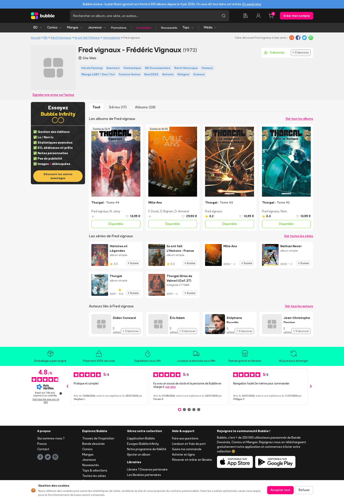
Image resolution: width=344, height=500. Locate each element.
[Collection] (246, 16)
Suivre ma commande (186, 449)
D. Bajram (166, 211)
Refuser (304, 490)
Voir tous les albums (299, 119)
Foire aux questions (185, 438)
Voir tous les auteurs (299, 306)
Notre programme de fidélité (146, 449)
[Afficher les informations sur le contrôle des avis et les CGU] (60, 393)
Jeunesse (95, 27)
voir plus (170, 386)
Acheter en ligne (183, 454)
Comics (52, 27)
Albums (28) (145, 107)
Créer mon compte (296, 16)
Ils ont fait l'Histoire (87, 37)
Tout (96, 107)
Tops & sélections (94, 470)
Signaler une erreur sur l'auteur (53, 95)
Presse (42, 444)
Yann (283, 211)
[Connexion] (258, 16)
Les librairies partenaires (144, 475)
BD (35, 27)
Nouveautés (169, 27)
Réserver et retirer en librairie (192, 460)
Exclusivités (143, 27)
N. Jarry (115, 211)
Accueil (35, 37)
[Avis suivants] (311, 386)
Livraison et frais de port (189, 444)
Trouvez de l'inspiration (98, 438)
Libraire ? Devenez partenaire (147, 469)
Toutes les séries (94, 476)
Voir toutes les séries (298, 236)
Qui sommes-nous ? (50, 438)
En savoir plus (251, 4)
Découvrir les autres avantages (58, 176)
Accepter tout (280, 490)
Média (208, 27)
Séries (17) (118, 107)
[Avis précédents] (67, 386)
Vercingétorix (111, 37)
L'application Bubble (141, 438)
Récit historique (61, 37)
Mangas (72, 27)
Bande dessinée (93, 444)
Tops (185, 27)
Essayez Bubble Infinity (143, 444)
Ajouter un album (138, 454)
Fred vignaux (99, 211)
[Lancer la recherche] (223, 15)
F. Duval (153, 211)
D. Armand (182, 211)
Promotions (118, 27)
